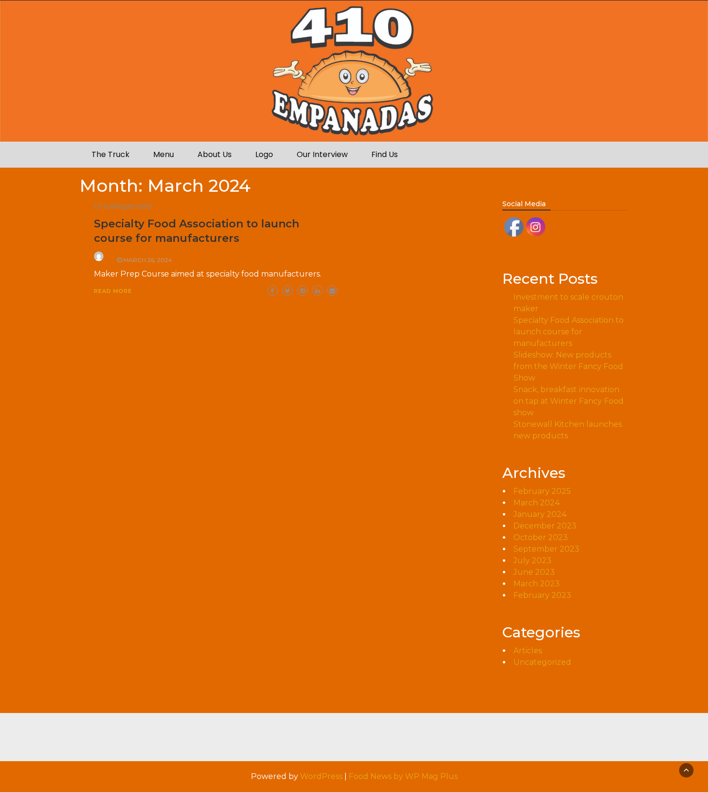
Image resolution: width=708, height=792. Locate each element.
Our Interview (322, 154)
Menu (163, 154)
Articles (527, 650)
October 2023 (540, 537)
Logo (264, 154)
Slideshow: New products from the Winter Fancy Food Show (568, 366)
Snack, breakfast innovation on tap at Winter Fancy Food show (568, 401)
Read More (113, 291)
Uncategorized (123, 206)
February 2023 (542, 595)
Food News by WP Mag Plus (403, 776)
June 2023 (534, 572)
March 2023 (536, 583)
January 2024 (539, 514)
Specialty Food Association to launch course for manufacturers (568, 332)
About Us (214, 154)
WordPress (321, 776)
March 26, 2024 (147, 260)
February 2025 (542, 491)
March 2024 (536, 502)
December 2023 (545, 525)
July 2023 (532, 560)
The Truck (111, 154)
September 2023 (546, 549)
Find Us (384, 154)
